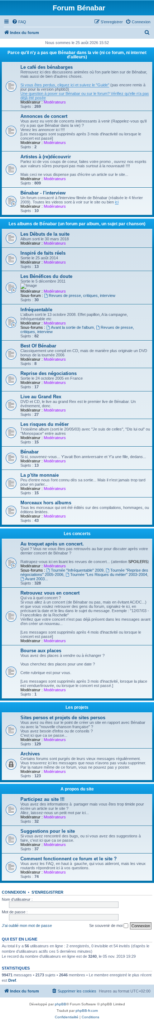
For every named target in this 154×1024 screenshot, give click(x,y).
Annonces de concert (43, 116)
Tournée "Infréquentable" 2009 (77, 570)
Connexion (14, 892)
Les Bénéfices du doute (46, 276)
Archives (30, 753)
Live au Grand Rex (40, 396)
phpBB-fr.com (87, 1011)
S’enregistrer (47, 892)
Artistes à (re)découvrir (45, 156)
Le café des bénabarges (46, 67)
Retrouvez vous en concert (50, 593)
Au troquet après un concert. (52, 544)
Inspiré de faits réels (43, 253)
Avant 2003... (36, 579)
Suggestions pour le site (47, 831)
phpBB (60, 1004)
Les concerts (77, 533)
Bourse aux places (40, 650)
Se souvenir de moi (106, 925)
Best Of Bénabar (38, 345)
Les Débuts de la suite (44, 234)
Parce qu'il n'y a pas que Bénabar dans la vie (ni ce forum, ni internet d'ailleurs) (77, 54)
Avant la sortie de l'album (72, 327)
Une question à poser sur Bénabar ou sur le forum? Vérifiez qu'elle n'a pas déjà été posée (84, 95)
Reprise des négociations (48, 373)
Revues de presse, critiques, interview (82, 295)
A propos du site (77, 789)
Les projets (77, 707)
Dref (12, 980)
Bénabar (29, 452)
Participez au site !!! (42, 799)
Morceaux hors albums (45, 502)
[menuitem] (19, 22)
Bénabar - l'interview (43, 193)
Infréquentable (36, 309)
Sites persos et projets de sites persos (62, 717)
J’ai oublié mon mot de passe (27, 925)
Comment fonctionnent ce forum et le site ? (68, 858)
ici (117, 202)
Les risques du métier (44, 424)
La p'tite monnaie (39, 475)
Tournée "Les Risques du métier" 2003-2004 (108, 574)
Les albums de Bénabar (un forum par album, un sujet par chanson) (77, 223)
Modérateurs (55, 102)
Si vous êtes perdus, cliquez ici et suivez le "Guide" (64, 85)
